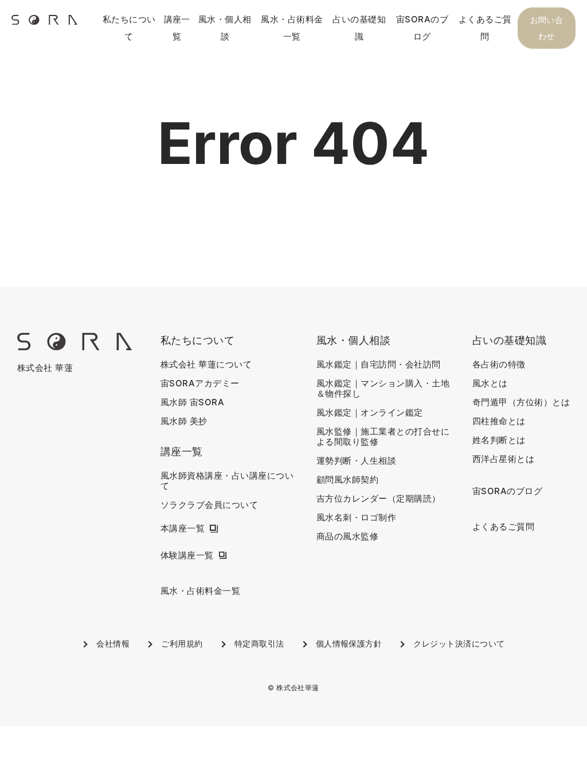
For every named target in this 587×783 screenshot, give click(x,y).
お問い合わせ (546, 28)
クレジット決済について (458, 643)
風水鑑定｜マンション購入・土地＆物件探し (382, 388)
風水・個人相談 (225, 28)
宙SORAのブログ (422, 28)
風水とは (490, 383)
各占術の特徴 (499, 364)
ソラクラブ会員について (209, 505)
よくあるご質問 (485, 28)
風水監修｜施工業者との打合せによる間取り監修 (382, 436)
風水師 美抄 (184, 421)
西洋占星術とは (503, 459)
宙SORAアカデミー (200, 383)
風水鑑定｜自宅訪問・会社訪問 (378, 364)
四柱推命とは (499, 421)
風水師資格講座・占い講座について (227, 481)
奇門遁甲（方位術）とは (521, 402)
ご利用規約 (181, 643)
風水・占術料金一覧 (292, 28)
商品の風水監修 (347, 536)
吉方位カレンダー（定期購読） (378, 499)
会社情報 (113, 643)
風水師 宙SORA (192, 402)
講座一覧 (177, 28)
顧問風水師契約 (347, 480)
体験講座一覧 (187, 555)
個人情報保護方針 (349, 643)
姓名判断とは (499, 440)
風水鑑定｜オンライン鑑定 (369, 413)
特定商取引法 (259, 643)
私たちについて (129, 28)
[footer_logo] (74, 347)
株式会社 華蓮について (206, 364)
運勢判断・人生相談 (356, 461)
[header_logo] (44, 23)
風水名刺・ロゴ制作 (356, 517)
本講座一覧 (183, 528)
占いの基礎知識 (359, 28)
